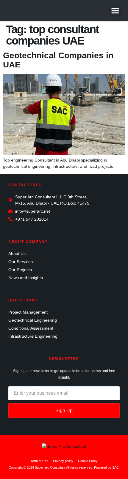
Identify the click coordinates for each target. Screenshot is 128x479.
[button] (115, 10)
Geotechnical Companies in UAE (58, 60)
